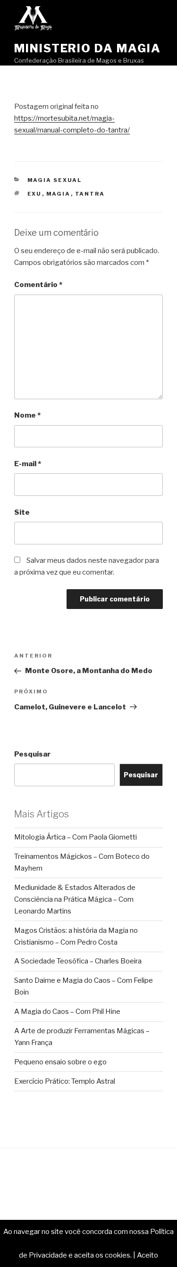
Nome (27, 415)
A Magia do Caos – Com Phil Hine (67, 1011)
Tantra (90, 193)
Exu (34, 193)
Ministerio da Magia (87, 48)
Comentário (38, 284)
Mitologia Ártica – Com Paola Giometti (75, 837)
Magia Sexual (54, 180)
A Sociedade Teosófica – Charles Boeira (78, 961)
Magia (58, 193)
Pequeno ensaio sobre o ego (60, 1062)
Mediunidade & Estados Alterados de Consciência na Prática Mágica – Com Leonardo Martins (74, 899)
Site (22, 512)
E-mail (27, 464)
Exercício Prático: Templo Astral (64, 1081)
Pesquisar (32, 754)
